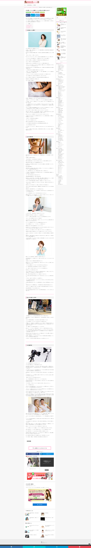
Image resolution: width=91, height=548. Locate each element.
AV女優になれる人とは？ (60, 85)
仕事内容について (60, 124)
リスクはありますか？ (60, 164)
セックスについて (60, 119)
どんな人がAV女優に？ (29, 7)
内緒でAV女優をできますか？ (61, 165)
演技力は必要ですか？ (60, 184)
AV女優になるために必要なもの (61, 86)
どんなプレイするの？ (60, 120)
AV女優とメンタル (60, 109)
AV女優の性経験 (60, 151)
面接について (59, 84)
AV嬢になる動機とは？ (60, 154)
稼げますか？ (59, 131)
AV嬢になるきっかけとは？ (61, 153)
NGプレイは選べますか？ (61, 116)
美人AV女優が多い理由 (60, 140)
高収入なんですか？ (60, 132)
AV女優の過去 (59, 152)
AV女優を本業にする (60, 73)
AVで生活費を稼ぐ (60, 72)
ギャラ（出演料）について (61, 130)
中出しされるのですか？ (61, 123)
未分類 (58, 174)
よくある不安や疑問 (59, 160)
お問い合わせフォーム (44, 542)
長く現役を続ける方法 (60, 77)
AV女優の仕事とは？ (37, 12)
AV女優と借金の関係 (60, 110)
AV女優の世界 (58, 97)
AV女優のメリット (60, 99)
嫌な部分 (59, 125)
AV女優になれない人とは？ (61, 87)
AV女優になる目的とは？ (61, 150)
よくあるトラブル (60, 163)
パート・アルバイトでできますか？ (61, 75)
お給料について (60, 129)
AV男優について (60, 142)
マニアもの (59, 121)
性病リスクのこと (60, 168)
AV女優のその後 (60, 111)
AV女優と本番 (59, 115)
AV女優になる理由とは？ (35, 7)
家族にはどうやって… (60, 167)
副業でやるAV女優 (60, 76)
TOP (25, 7)
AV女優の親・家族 (60, 112)
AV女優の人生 (33, 12)
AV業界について (59, 141)
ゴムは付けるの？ (60, 118)
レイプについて (60, 122)
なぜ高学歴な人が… (60, 155)
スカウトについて (60, 143)
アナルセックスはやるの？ (61, 117)
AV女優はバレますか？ (60, 161)
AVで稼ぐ (58, 71)
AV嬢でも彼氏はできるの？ (61, 162)
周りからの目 (59, 166)
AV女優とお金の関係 (60, 108)
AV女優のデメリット (60, 98)
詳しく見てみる (39, 504)
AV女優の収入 (58, 128)
